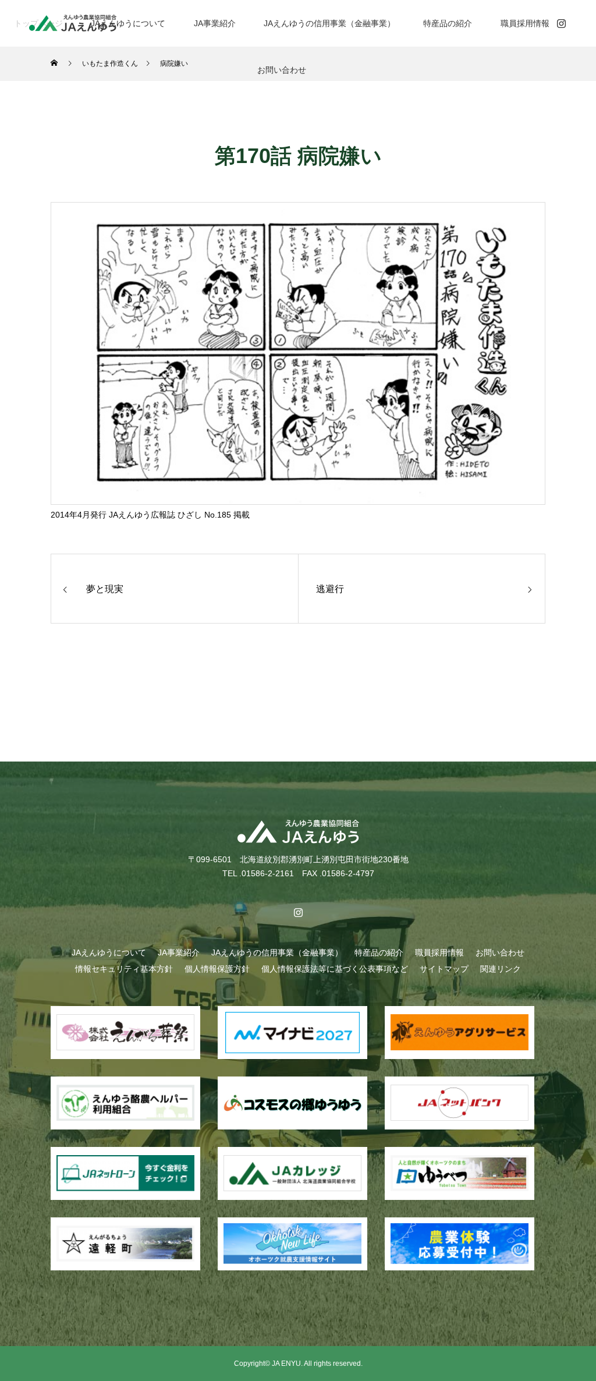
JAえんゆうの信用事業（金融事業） (329, 23)
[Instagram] (561, 23)
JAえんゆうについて (128, 23)
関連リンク (500, 968)
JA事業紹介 (215, 23)
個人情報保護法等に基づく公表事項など (334, 968)
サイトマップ (444, 968)
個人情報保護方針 (217, 968)
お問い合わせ (281, 70)
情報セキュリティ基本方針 (124, 968)
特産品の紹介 (447, 23)
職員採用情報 (525, 23)
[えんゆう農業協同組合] (72, 23)
